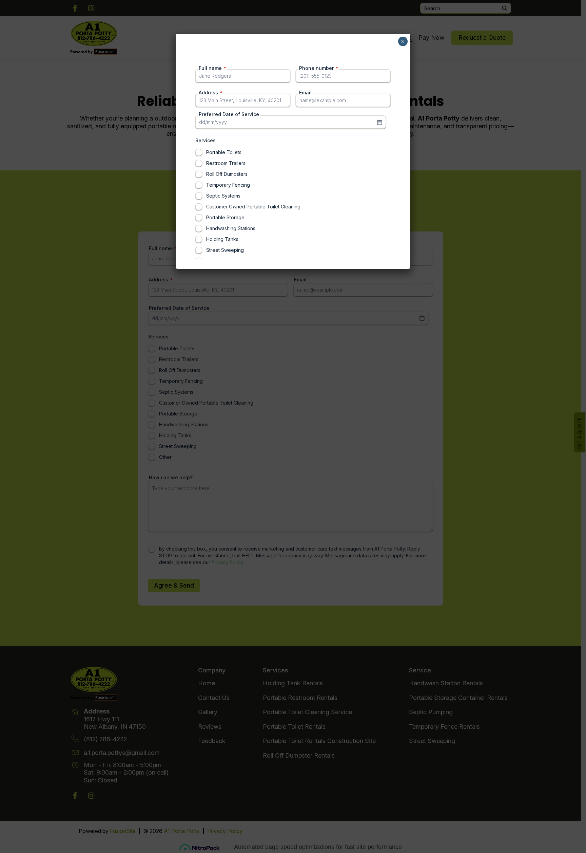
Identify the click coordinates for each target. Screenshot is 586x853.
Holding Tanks (222, 239)
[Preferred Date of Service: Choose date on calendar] (379, 122)
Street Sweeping (225, 250)
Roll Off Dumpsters (227, 174)
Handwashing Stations (230, 228)
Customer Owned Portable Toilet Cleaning (253, 206)
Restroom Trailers (226, 163)
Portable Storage (225, 217)
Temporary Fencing (228, 185)
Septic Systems (223, 196)
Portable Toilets (223, 152)
